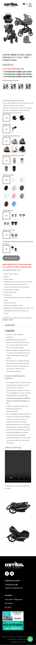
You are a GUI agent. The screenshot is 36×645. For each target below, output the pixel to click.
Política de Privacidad (8, 637)
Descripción (10, 325)
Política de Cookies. (23, 639)
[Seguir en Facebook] (7, 573)
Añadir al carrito (11, 258)
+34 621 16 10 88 (11, 585)
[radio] (6, 117)
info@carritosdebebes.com (14, 588)
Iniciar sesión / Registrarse (13, 599)
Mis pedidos (9, 603)
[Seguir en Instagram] (12, 573)
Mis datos (8, 607)
